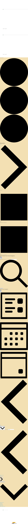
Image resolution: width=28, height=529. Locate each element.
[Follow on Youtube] (16, 525)
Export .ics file (1, 505)
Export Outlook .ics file (2, 506)
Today (0, 425)
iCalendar (1, 503)
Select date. (6, 429)
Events (1, 144)
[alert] (14, 207)
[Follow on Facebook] (11, 525)
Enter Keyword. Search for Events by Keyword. (5, 259)
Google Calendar (2, 502)
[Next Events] (0, 424)
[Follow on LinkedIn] (14, 525)
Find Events (1, 288)
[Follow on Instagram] (13, 525)
